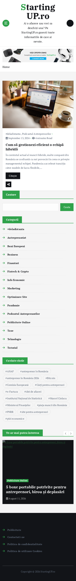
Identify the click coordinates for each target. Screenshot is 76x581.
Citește (13, 175)
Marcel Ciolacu (58, 398)
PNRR (10, 412)
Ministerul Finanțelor (19, 405)
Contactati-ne (16, 537)
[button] (65, 433)
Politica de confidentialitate (24, 544)
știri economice (15, 418)
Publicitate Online (18, 322)
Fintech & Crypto (18, 271)
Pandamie (13, 305)
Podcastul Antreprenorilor (36, 133)
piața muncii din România (53, 405)
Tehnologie (14, 339)
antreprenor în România (35, 371)
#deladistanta (13, 133)
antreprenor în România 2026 (23, 378)
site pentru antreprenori (35, 412)
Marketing (13, 288)
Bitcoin (51, 378)
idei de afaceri (33, 391)
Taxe (10, 330)
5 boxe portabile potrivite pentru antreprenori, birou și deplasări (36, 489)
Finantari (13, 263)
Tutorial (12, 347)
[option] (38, 472)
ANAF (10, 371)
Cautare (11, 194)
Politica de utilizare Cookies (24, 551)
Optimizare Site (17, 297)
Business (12, 254)
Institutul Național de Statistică (24, 398)
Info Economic (16, 280)
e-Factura (12, 391)
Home (6, 67)
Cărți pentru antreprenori (51, 385)
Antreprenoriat (16, 237)
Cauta (67, 207)
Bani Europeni (16, 246)
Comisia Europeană (17, 385)
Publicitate (14, 530)
